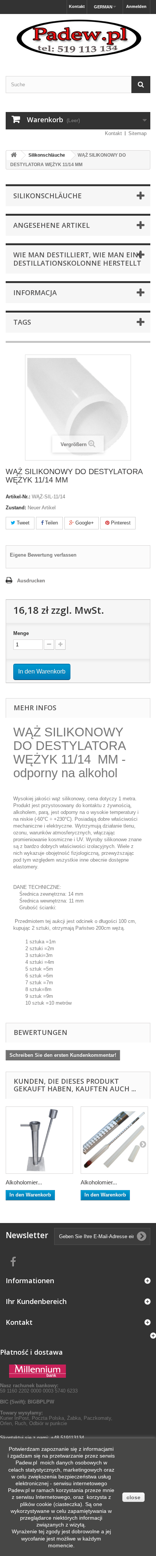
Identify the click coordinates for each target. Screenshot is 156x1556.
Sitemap (137, 133)
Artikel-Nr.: (18, 496)
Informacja (35, 292)
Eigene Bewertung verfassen (43, 555)
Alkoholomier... (24, 1182)
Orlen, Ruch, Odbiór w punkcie (33, 1423)
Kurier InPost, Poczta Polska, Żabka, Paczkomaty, (56, 1418)
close (133, 1497)
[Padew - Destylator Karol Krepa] (78, 38)
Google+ (84, 523)
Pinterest (120, 523)
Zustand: (16, 507)
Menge (21, 633)
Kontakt (77, 6)
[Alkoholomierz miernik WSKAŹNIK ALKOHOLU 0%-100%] (114, 1140)
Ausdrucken (31, 581)
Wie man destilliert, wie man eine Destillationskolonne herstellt (77, 259)
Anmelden (136, 6)
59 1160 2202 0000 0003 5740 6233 (39, 1388)
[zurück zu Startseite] (13, 155)
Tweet (22, 523)
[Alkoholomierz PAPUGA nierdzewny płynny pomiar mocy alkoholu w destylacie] (39, 1140)
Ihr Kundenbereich (36, 1301)
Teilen (51, 523)
